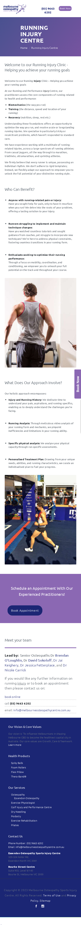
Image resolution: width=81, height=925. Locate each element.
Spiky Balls (17, 763)
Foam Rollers (18, 767)
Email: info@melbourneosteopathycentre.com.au (36, 847)
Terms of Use (52, 895)
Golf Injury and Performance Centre (31, 807)
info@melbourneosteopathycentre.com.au (41, 710)
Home (24, 47)
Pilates (15, 825)
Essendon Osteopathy (26, 798)
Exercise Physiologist (23, 802)
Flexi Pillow (17, 772)
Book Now (65, 8)
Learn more (14, 745)
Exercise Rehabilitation (24, 820)
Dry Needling (18, 811)
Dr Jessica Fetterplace (37, 665)
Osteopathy (18, 794)
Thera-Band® (18, 776)
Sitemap (45, 900)
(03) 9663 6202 (48, 10)
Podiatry (16, 816)
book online (12, 697)
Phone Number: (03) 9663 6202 (25, 843)
